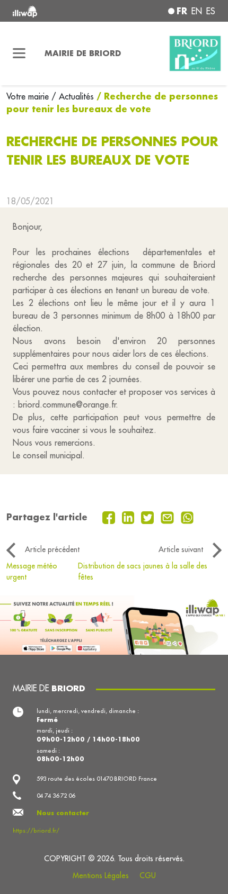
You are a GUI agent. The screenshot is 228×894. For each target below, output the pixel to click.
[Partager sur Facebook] (110, 516)
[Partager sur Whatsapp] (187, 516)
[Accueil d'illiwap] (51, 11)
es (210, 11)
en (196, 11)
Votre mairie (28, 96)
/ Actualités (72, 96)
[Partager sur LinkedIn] (129, 516)
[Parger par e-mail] (169, 516)
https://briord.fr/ (36, 830)
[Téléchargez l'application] (114, 624)
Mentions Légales (101, 875)
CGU (147, 875)
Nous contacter (63, 813)
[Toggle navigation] (19, 53)
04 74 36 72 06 (56, 795)
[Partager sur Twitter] (149, 516)
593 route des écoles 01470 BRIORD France (97, 778)
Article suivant (181, 549)
